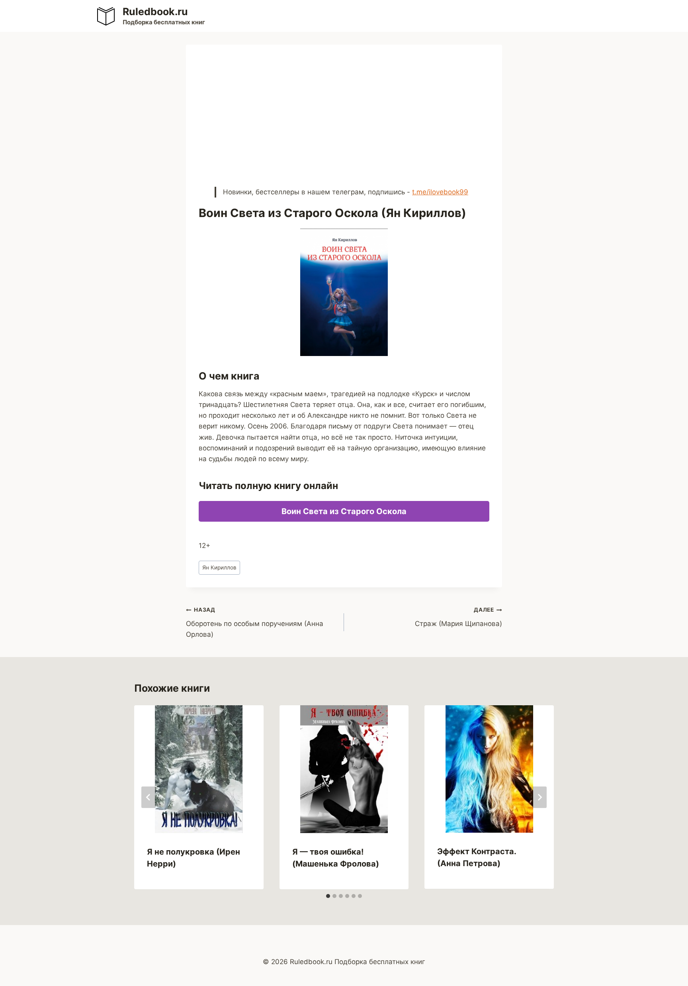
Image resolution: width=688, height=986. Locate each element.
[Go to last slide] (148, 797)
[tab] (328, 896)
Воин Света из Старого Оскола (344, 511)
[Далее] (539, 797)
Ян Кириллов (219, 567)
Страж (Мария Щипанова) (458, 617)
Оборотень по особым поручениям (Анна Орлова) (254, 622)
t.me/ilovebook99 (440, 192)
